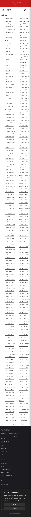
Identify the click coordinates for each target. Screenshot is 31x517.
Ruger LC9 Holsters (10, 403)
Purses (7, 59)
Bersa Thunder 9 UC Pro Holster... (14, 159)
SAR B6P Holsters (10, 227)
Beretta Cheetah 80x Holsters (13, 150)
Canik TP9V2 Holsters (11, 178)
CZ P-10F (7, 216)
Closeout (7, 73)
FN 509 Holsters (9, 236)
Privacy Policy (5, 472)
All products (8, 104)
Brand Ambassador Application (9, 480)
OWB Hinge (8, 24)
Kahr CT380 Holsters (11, 351)
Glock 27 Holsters (10, 274)
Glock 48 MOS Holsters (11, 313)
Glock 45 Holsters (10, 266)
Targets (7, 90)
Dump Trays (8, 68)
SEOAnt (22, 424)
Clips (6, 79)
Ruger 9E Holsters (10, 417)
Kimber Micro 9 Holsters (12, 368)
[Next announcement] (28, 3)
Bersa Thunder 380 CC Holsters (14, 156)
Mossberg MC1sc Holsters (12, 384)
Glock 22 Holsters (10, 318)
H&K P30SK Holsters (11, 343)
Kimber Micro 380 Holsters (12, 362)
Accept (14, 504)
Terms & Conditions (6, 475)
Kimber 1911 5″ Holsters (12, 376)
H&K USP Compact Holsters (13, 329)
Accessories (8, 82)
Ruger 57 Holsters (24, 43)
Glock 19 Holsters (10, 249)
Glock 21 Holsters (10, 269)
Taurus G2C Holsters (25, 324)
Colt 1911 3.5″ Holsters (11, 186)
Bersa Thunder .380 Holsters (13, 153)
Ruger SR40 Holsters (11, 420)
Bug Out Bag (8, 38)
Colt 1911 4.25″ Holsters (12, 189)
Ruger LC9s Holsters (11, 406)
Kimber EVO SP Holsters (12, 365)
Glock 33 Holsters (10, 277)
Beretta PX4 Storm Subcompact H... (15, 117)
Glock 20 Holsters (10, 258)
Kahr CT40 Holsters (10, 354)
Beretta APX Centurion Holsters (14, 123)
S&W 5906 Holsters (24, 236)
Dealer (7, 57)
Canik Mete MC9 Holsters (12, 181)
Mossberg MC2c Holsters (12, 387)
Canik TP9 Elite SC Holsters (13, 167)
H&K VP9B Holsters (10, 335)
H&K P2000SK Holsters (11, 321)
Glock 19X (7, 255)
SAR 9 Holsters (23, 406)
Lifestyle (7, 71)
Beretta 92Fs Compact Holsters (14, 145)
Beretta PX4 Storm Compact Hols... (15, 115)
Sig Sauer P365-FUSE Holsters (13, 398)
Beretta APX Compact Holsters (13, 126)
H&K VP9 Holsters (10, 332)
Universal (7, 51)
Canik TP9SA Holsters (11, 170)
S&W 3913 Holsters (24, 233)
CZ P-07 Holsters (9, 208)
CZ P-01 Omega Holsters (12, 205)
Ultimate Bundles (24, 409)
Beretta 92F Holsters (11, 134)
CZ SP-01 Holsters (10, 222)
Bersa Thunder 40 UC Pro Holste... (15, 161)
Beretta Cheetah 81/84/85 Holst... (14, 131)
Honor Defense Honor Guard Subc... (15, 315)
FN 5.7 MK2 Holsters (10, 230)
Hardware (7, 48)
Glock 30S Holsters (10, 291)
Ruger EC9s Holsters (11, 412)
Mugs (6, 40)
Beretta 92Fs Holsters (11, 137)
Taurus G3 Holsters (24, 329)
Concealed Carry (9, 84)
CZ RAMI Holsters (10, 219)
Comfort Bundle (9, 76)
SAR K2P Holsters (10, 225)
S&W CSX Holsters (24, 307)
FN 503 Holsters (9, 244)
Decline (15, 508)
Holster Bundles (9, 87)
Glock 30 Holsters (10, 285)
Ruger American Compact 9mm (14, 392)
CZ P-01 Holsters (9, 203)
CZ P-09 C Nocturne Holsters (13, 401)
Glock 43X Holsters (10, 302)
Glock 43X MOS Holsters (12, 304)
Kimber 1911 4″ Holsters (12, 373)
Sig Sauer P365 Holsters (12, 106)
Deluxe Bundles (9, 93)
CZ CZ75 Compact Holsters (12, 197)
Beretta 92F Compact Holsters (13, 142)
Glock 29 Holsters (10, 280)
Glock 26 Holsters (10, 271)
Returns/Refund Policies (7, 478)
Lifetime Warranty (6, 469)
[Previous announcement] (3, 3)
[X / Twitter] (8, 442)
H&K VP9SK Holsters (11, 337)
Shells (6, 65)
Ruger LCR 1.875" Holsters (12, 414)
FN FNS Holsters (9, 241)
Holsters (7, 95)
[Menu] (28, 9)
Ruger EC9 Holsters (10, 409)
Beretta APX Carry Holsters (12, 128)
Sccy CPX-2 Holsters (24, 48)
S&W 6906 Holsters (24, 238)
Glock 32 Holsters (10, 263)
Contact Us (4, 451)
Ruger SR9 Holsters (24, 18)
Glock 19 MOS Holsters (11, 252)
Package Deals (9, 32)
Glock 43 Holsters (10, 299)
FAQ (2, 454)
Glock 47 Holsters (10, 307)
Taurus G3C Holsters (25, 332)
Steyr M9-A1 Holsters (25, 65)
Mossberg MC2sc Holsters (12, 390)
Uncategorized (9, 18)
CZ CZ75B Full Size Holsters (13, 200)
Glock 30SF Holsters (10, 288)
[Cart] (24, 10)
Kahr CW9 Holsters (10, 348)
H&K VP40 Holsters (10, 340)
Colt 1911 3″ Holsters (11, 183)
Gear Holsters (9, 27)
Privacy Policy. (15, 500)
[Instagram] (4, 442)
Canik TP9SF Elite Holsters (12, 175)
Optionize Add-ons (10, 101)
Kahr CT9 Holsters (10, 357)
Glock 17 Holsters (10, 247)
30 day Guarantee (6, 467)
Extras (6, 35)
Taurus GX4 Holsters (25, 335)
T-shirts (7, 46)
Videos (3, 457)
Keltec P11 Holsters (10, 359)
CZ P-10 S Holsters (10, 214)
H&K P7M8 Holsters (10, 346)
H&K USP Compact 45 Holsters (13, 326)
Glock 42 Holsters (10, 296)
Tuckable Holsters (10, 29)
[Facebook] (2, 442)
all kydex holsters (24, 420)
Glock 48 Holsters (10, 310)
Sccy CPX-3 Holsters (24, 51)
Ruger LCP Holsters (24, 27)
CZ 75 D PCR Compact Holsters (14, 194)
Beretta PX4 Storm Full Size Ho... (14, 112)
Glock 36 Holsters (10, 293)
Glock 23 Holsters (10, 260)
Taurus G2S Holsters (25, 326)
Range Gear (8, 98)
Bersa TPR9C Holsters (11, 164)
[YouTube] (6, 442)
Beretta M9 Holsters (10, 139)
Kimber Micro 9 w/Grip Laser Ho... (15, 379)
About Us (3, 448)
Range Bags (8, 43)
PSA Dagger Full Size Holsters (13, 395)
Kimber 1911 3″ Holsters (12, 370)
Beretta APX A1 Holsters (12, 148)
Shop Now (4, 459)
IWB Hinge (8, 21)
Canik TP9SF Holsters (11, 172)
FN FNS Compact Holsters (12, 238)
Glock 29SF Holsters (10, 282)
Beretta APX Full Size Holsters (13, 120)
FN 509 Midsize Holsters (12, 233)
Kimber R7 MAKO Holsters (12, 381)
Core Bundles (9, 54)
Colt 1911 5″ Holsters (11, 192)
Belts (6, 62)
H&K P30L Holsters (10, 324)
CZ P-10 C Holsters (10, 211)
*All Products (9, 109)
